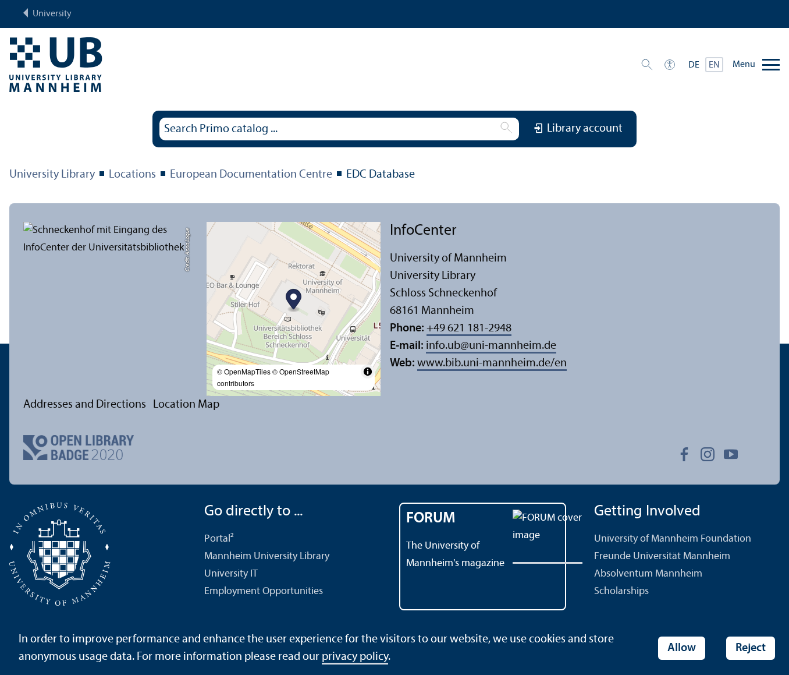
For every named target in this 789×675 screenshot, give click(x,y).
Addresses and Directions (84, 405)
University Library (52, 175)
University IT (231, 573)
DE (693, 65)
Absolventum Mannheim (648, 573)
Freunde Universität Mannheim (662, 556)
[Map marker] (293, 301)
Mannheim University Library (266, 556)
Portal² (219, 539)
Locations (132, 175)
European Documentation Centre (251, 175)
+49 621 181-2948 (469, 328)
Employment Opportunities (263, 591)
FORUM (431, 518)
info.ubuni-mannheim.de (491, 346)
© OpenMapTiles (244, 371)
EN (714, 65)
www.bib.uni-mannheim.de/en (492, 363)
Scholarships (621, 591)
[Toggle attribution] (368, 372)
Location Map (186, 405)
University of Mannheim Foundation (672, 539)
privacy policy (355, 657)
